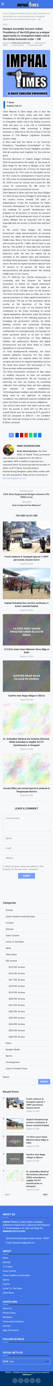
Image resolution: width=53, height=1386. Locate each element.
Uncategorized (12, 1062)
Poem (8, 1043)
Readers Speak (13, 1049)
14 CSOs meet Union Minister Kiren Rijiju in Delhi (37, 1140)
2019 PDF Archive (17, 992)
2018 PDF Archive (17, 986)
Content (10, 923)
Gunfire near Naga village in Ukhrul (26, 695)
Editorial (9, 929)
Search (6, 1077)
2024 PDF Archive (17, 1024)
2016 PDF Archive (17, 973)
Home (5, 13)
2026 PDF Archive (17, 1037)
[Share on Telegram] (35, 435)
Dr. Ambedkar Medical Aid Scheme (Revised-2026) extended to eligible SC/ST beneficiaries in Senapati (26, 742)
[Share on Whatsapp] (30, 435)
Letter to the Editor (15, 942)
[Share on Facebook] (17, 435)
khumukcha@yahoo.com (14, 478)
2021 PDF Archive (17, 1005)
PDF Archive (11, 961)
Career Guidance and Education (20, 916)
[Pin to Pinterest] (21, 435)
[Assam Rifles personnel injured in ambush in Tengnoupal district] (26, 768)
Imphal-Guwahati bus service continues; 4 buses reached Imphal (37, 1122)
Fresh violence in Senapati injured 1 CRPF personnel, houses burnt (35, 1103)
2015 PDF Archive (17, 967)
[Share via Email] (39, 435)
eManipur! (27, 1374)
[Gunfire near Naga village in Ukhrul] (26, 676)
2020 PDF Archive (17, 999)
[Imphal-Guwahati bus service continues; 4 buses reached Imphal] (26, 583)
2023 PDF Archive (17, 1018)
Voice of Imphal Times (16, 1068)
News (8, 948)
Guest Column (12, 935)
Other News (11, 954)
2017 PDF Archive (17, 980)
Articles (9, 910)
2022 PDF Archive (17, 1011)
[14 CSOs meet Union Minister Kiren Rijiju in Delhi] (26, 629)
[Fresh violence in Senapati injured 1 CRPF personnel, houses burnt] (26, 537)
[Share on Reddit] (26, 435)
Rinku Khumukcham (21, 43)
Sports (9, 1056)
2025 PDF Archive (17, 1030)
